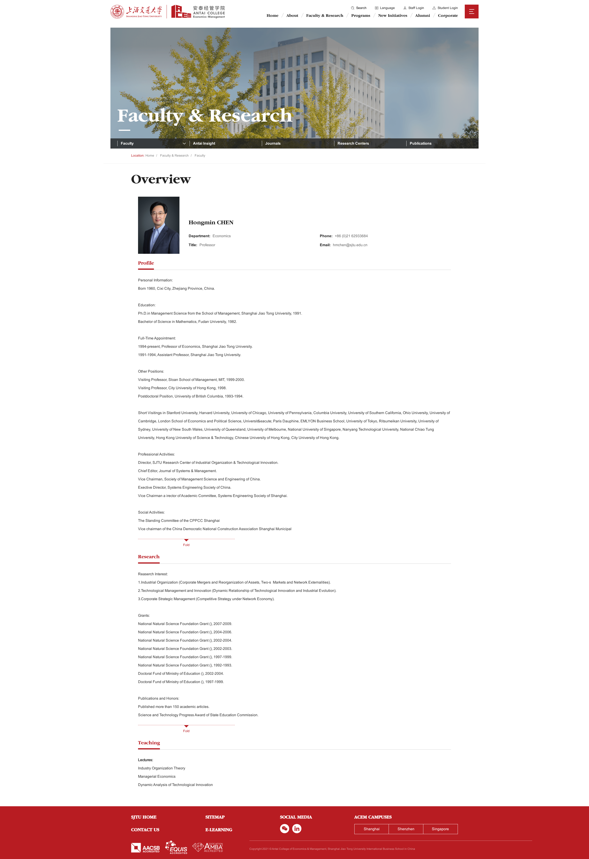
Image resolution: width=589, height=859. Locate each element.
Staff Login (416, 8)
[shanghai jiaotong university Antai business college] (196, 11)
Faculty (200, 155)
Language (387, 8)
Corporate (448, 16)
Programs (360, 16)
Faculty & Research (324, 16)
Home (272, 16)
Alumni (422, 16)
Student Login (448, 8)
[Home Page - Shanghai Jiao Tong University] (136, 12)
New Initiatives (392, 16)
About (292, 16)
